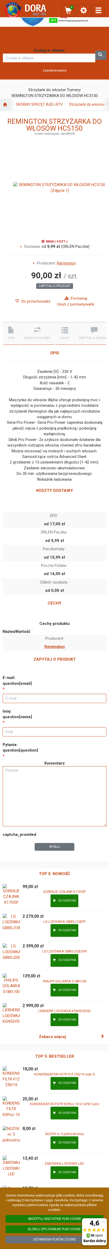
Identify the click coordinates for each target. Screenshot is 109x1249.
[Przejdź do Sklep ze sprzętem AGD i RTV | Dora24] (5, 105)
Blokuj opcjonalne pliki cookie (54, 1229)
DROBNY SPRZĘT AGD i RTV (39, 104)
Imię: (17, 714)
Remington (66, 263)
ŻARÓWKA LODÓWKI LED (64, 1164)
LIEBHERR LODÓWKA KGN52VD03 (64, 1011)
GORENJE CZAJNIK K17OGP (64, 892)
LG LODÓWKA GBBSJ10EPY (64, 922)
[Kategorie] (98, 10)
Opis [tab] (11, 338)
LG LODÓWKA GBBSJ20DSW (64, 951)
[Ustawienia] (83, 10)
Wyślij (54, 847)
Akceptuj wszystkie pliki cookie (54, 1219)
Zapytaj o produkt (55, 286)
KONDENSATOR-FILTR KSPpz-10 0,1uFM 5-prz (64, 1104)
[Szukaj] (100, 55)
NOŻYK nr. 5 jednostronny (64, 1134)
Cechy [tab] (65, 338)
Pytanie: (20, 747)
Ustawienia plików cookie (54, 1239)
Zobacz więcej (52, 1036)
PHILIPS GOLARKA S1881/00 (64, 981)
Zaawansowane (54, 70)
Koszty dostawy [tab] (37, 338)
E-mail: (17, 680)
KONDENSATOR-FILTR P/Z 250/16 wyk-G (64, 1074)
